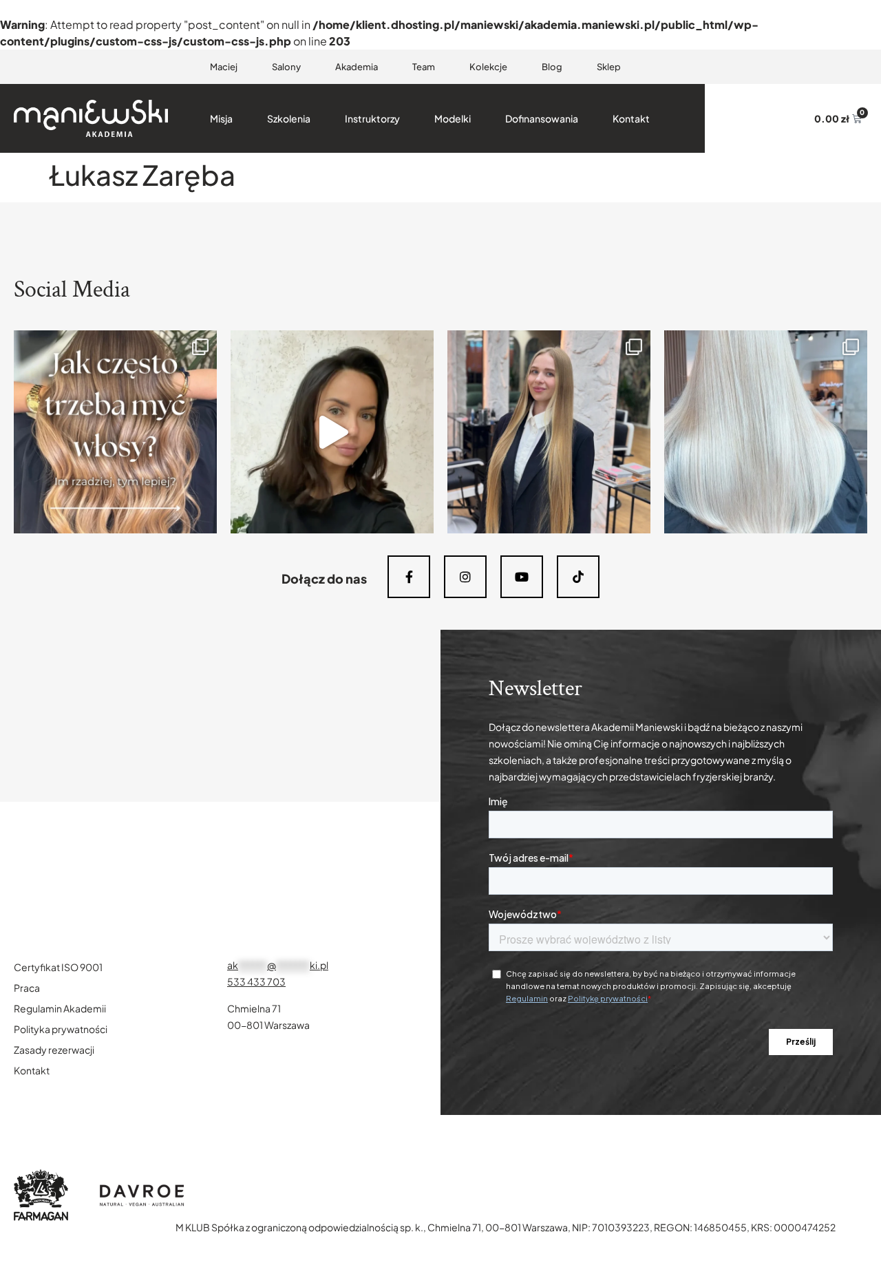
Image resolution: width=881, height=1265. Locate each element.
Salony (286, 66)
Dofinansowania (541, 118)
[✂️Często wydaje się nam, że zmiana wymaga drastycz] (332, 431)
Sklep (609, 66)
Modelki (452, 118)
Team (423, 66)
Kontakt (631, 118)
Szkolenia (288, 118)
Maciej (223, 66)
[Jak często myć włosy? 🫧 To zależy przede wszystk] (115, 431)
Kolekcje (488, 66)
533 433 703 (256, 981)
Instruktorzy (372, 118)
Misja (221, 118)
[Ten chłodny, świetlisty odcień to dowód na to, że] (765, 431)
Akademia (356, 66)
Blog (552, 66)
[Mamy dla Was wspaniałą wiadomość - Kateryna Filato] (548, 431)
